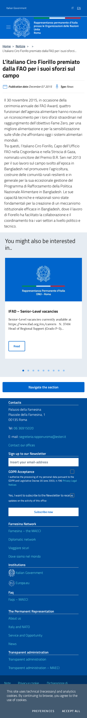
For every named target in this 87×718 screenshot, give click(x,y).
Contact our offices (21, 445)
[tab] (23, 370)
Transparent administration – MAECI (34, 667)
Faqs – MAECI (18, 599)
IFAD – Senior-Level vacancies (33, 311)
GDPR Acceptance (21, 471)
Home (7, 46)
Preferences (43, 711)
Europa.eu (22, 582)
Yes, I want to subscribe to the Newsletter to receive (40, 495)
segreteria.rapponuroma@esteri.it (42, 436)
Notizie (20, 46)
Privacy (67, 481)
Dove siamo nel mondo (24, 556)
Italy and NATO (19, 626)
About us (14, 618)
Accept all (71, 711)
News (12, 643)
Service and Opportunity (25, 635)
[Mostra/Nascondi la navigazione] (8, 27)
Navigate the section (43, 387)
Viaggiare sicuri (18, 547)
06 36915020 (24, 428)
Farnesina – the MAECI (24, 530)
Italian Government (16, 8)
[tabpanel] (43, 312)
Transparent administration (27, 659)
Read (19, 346)
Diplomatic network (22, 539)
